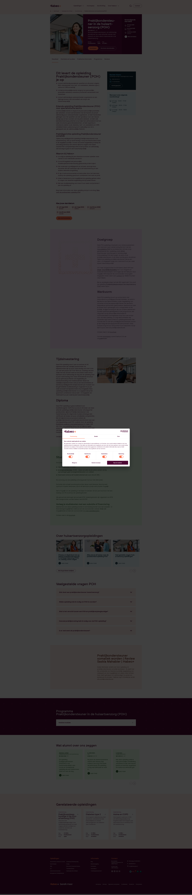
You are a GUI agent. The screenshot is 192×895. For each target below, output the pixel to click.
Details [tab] (96, 436)
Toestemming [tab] (73, 436)
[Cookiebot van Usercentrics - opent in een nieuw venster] (121, 431)
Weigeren (74, 462)
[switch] (87, 457)
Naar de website (117, 462)
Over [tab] (118, 436)
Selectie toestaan (96, 462)
